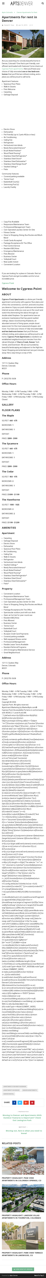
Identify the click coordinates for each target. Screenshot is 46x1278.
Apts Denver (14, 1275)
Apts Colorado (7, 12)
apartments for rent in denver (15, 1086)
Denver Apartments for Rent (27, 12)
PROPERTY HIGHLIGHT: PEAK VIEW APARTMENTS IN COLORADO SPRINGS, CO (21, 1179)
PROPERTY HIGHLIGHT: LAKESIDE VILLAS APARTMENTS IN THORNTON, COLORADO (21, 1216)
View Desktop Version (23, 1269)
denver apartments (30, 1090)
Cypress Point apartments (12, 69)
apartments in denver (11, 1090)
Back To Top (38, 1275)
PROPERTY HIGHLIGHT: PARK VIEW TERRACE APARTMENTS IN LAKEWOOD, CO (22, 1253)
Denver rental (9, 1094)
